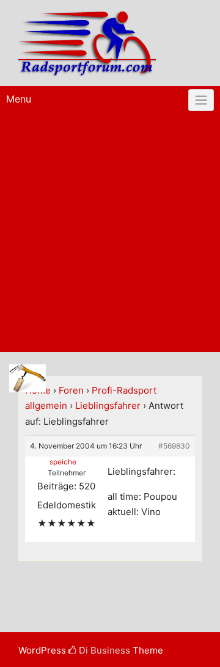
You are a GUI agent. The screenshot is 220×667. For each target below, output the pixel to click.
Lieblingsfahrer (108, 405)
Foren (71, 390)
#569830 (174, 445)
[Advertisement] (110, 236)
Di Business (103, 650)
